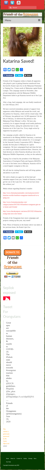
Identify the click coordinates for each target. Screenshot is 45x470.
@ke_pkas (10, 391)
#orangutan (11, 370)
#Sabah (9, 357)
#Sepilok (10, 388)
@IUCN (9, 383)
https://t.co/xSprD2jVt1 (24, 396)
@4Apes (10, 396)
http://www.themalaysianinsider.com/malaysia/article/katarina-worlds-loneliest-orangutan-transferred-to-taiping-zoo (21, 195)
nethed (5, 446)
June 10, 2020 (8, 419)
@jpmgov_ (11, 394)
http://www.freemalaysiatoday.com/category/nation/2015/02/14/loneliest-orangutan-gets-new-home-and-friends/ (21, 204)
